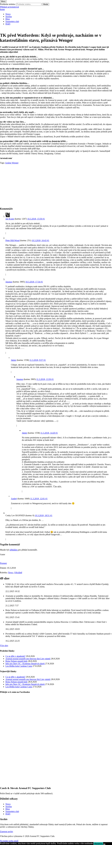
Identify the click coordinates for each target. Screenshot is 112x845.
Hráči (7, 24)
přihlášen (14, 550)
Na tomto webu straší (9, 841)
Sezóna (8, 16)
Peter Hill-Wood (12, 240)
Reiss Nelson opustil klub (16, 661)
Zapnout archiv (6, 831)
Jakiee (13, 360)
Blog (7, 19)
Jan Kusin (9, 219)
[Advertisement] (56, 185)
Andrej (14, 498)
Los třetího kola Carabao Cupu (18, 666)
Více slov (4, 645)
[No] (104, 844)
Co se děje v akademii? (15, 656)
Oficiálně (18, 572)
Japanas (8, 282)
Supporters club (12, 21)
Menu (3, 1)
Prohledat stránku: (8, 4)
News (8, 14)
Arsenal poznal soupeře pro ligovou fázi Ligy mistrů (27, 658)
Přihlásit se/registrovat (9, 7)
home (2, 9)
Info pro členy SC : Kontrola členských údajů (25, 663)
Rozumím (98, 844)
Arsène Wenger (11, 163)
